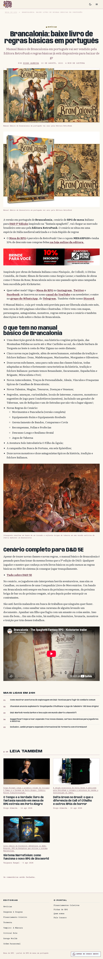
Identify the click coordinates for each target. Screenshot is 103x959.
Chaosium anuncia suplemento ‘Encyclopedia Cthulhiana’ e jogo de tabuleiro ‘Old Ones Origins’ (54, 706)
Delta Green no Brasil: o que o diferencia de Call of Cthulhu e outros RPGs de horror (73, 801)
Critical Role (10, 933)
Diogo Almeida (31, 63)
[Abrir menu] (97, 4)
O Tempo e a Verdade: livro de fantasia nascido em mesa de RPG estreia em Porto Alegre (23, 801)
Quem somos (59, 914)
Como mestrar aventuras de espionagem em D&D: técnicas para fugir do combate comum (52, 700)
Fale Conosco (60, 918)
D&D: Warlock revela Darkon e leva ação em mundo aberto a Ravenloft (43, 713)
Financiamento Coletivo (15, 917)
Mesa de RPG (11, 12)
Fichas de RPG (61, 910)
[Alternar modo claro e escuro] (90, 4)
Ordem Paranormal (12, 944)
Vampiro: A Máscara (13, 928)
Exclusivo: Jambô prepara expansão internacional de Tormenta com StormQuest (48, 727)
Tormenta (7, 923)
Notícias (52, 27)
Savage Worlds (10, 939)
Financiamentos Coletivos (66, 905)
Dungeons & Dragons (13, 912)
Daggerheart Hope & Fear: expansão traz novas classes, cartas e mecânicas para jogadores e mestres (54, 720)
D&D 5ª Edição (18, 224)
